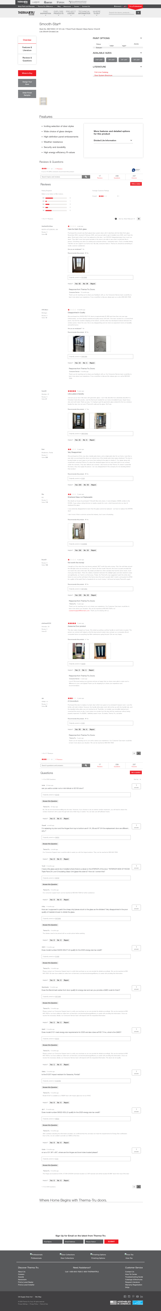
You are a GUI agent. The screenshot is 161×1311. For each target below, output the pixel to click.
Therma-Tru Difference (46, 6)
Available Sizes (102, 53)
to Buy (96, 12)
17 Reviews (59, 169)
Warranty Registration (133, 1285)
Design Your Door (27, 83)
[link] (46, 169)
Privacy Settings (23, 1304)
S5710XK (58, 996)
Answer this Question (50, 801)
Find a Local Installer (26, 1285)
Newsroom (67, 6)
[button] (139, 753)
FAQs (127, 1287)
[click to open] (43, 101)
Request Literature (132, 1282)
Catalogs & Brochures (133, 1279)
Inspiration (45, 12)
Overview (27, 40)
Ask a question (135, 772)
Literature (99, 66)
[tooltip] (136, 170)
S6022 (57, 1119)
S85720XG (84, 433)
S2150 (57, 795)
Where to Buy (27, 73)
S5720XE (58, 918)
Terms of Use (44, 1304)
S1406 (57, 956)
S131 (56, 1159)
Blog (59, 6)
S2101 (57, 1038)
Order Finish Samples (27, 94)
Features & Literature (27, 48)
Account (118, 6)
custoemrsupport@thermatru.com (79, 610)
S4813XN (84, 356)
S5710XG (84, 589)
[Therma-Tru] (28, 13)
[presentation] (78, 264)
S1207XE (58, 1081)
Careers (76, 6)
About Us (21, 1272)
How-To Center (131, 1274)
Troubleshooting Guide (134, 1277)
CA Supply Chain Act (25, 1297)
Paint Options (101, 38)
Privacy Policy (34, 1304)
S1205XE (84, 544)
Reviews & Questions (27, 59)
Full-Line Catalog (101, 72)
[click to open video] (51, 101)
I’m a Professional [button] (135, 6)
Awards (21, 1277)
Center (71, 12)
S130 (83, 723)
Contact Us (86, 6)
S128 (83, 478)
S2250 (83, 664)
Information (84, 12)
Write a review (137, 184)
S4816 (57, 837)
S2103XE (84, 277)
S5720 (57, 878)
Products (58, 12)
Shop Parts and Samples (26, 6)
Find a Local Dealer (25, 1282)
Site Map (38, 1297)
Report (93, 284)
